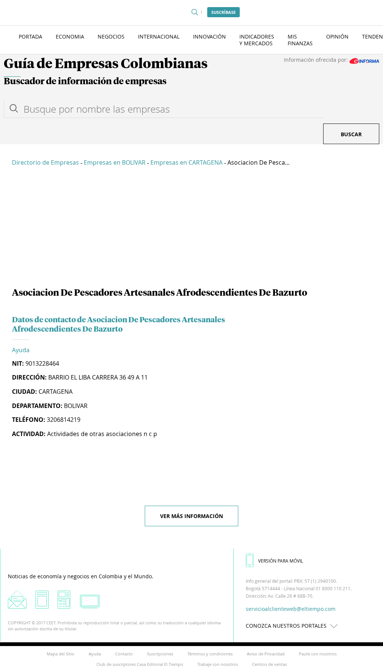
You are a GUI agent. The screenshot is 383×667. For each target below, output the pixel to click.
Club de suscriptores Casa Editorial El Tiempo (139, 664)
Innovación (209, 36)
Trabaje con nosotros (217, 664)
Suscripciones (160, 654)
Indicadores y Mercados (256, 40)
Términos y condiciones (210, 654)
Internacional (159, 36)
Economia (70, 36)
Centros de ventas (269, 664)
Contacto (124, 654)
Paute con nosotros (318, 654)
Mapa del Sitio (60, 654)
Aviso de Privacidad (266, 654)
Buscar (351, 134)
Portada (30, 36)
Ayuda (21, 350)
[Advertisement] (191, 228)
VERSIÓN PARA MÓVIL (280, 561)
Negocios (111, 36)
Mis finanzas (300, 40)
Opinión (337, 36)
